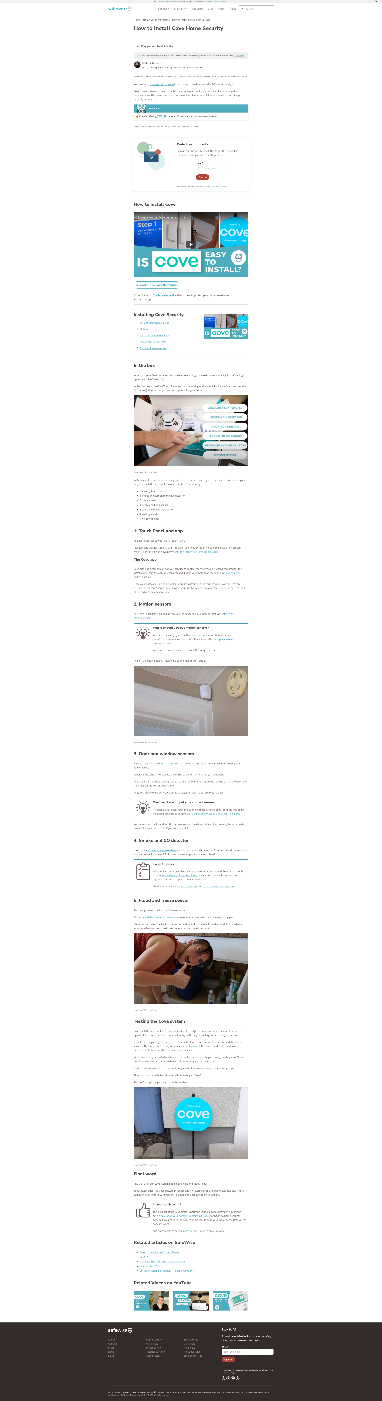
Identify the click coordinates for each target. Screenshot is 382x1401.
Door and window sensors (154, 335)
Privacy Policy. (224, 186)
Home (137, 19)
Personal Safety (192, 1351)
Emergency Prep (193, 1355)
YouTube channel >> (218, 1)
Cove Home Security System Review (160, 1252)
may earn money (163, 1)
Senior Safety (180, 8)
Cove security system (162, 84)
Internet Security (155, 1351)
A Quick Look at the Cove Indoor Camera (162, 1261)
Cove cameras (233, 573)
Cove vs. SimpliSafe (150, 1266)
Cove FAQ (145, 1257)
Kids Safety (197, 8)
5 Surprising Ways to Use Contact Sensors (215, 813)
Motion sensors (148, 329)
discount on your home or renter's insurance (184, 1216)
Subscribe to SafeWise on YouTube (157, 285)
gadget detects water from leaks (157, 917)
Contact (112, 1343)
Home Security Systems (156, 19)
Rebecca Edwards (195, 67)
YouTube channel (163, 295)
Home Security (162, 8)
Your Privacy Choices (164, 1392)
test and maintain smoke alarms (179, 875)
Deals (210, 8)
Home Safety (153, 1355)
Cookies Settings (229, 1373)
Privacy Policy (268, 1370)
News (233, 8)
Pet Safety (189, 1347)
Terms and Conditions (207, 186)
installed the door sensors (158, 763)
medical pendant (190, 1046)
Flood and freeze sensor (153, 348)
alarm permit (189, 1231)
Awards (222, 8)
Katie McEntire (154, 63)
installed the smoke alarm (162, 850)
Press (111, 1347)
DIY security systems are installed (199, 551)
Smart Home (191, 1339)
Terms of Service (114, 1392)
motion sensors (198, 635)
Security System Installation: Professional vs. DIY (167, 1270)
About (111, 1339)
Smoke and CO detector (153, 342)
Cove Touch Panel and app (155, 322)
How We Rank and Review (142, 1392)
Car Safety (189, 1343)
